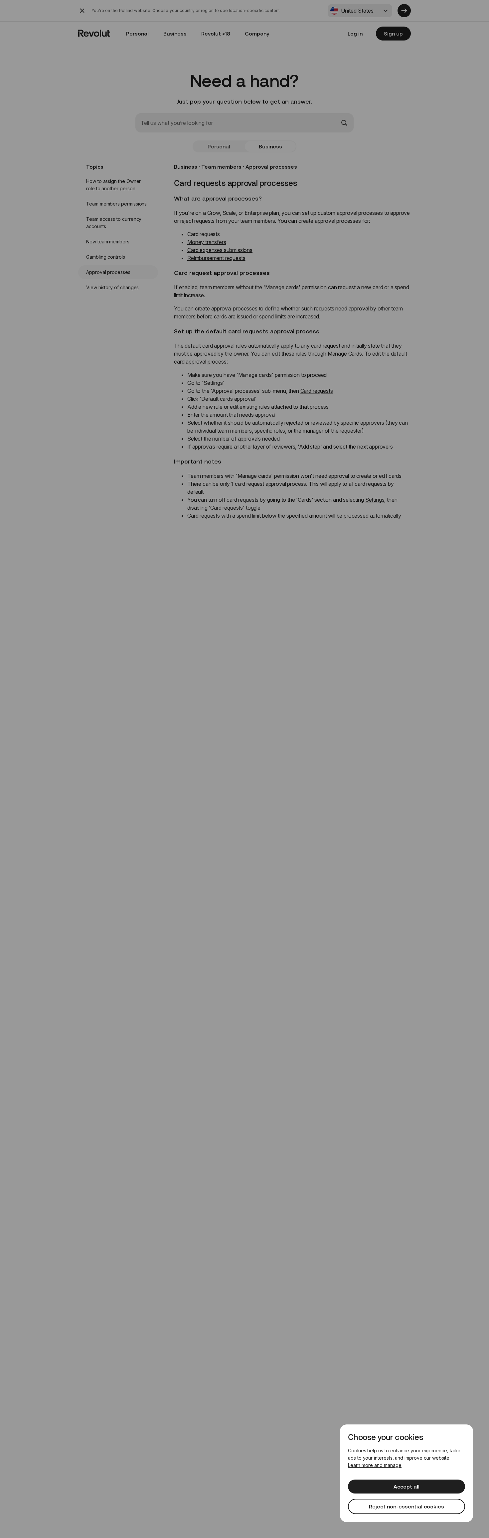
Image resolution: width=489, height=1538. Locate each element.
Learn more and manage (375, 1465)
